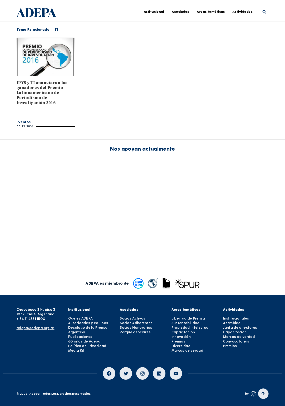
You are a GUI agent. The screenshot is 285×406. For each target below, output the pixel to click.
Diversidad (211, 97)
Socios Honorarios (136, 327)
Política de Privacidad (87, 346)
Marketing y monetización (159, 63)
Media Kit (76, 350)
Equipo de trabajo (99, 74)
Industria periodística (156, 51)
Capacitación (213, 63)
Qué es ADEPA (80, 318)
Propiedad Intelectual (220, 51)
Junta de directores (240, 327)
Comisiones (94, 63)
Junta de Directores (100, 40)
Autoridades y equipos (88, 323)
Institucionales (236, 318)
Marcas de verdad (217, 109)
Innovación (211, 74)
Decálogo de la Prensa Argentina (88, 330)
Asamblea (232, 323)
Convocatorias (236, 341)
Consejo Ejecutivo (99, 51)
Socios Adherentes (136, 323)
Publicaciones (80, 336)
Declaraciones (150, 29)
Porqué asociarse (135, 332)
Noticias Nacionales (154, 74)
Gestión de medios (153, 40)
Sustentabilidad (215, 40)
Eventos (23, 122)
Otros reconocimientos (157, 120)
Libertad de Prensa (218, 29)
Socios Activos (132, 318)
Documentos (149, 97)
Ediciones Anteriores (155, 86)
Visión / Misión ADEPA (102, 29)
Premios (178, 341)
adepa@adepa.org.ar (35, 328)
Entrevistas (148, 109)
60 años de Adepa (84, 341)
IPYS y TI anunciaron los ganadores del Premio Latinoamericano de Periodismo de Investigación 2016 (42, 92)
